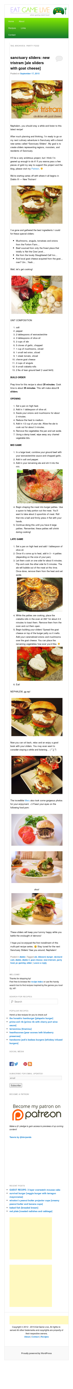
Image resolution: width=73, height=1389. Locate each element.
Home (11, 21)
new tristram (50, 959)
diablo (22, 956)
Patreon (35, 168)
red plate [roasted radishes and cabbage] (31, 1211)
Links (23, 28)
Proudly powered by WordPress (36, 1353)
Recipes (12, 28)
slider (29, 962)
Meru (27, 800)
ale (35, 956)
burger (50, 956)
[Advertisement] (31, 1238)
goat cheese (37, 959)
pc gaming (21, 962)
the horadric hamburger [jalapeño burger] (31, 1018)
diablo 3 (26, 959)
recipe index (37, 981)
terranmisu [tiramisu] (21, 1028)
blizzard (42, 956)
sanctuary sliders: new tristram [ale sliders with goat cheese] (30, 63)
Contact (11, 34)
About (21, 21)
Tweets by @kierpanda (20, 1137)
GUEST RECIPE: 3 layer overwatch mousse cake (35, 1189)
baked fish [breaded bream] (24, 1207)
